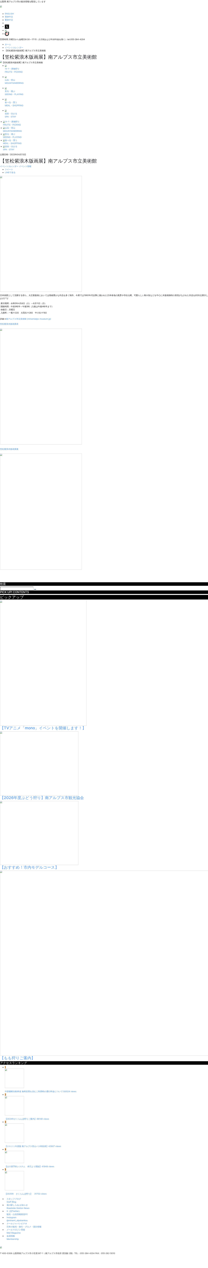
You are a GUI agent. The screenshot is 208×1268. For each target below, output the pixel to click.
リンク (11, 1244)
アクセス (4, 1244)
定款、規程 (73, 1244)
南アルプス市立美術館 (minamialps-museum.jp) (28, 319)
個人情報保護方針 (59, 1244)
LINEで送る (10, 172)
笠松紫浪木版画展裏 (9, 449)
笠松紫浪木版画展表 (9, 324)
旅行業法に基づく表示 (41, 1244)
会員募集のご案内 (22, 1244)
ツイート (9, 169)
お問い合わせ (84, 1244)
